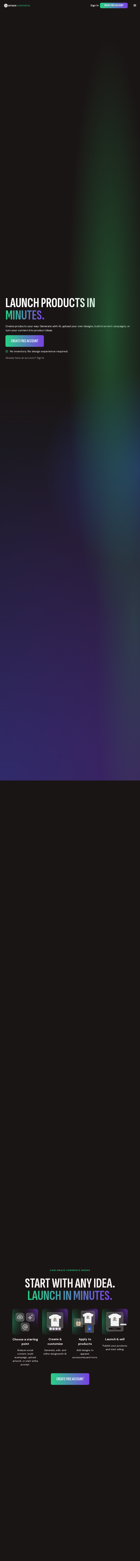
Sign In (94, 5)
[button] (135, 5)
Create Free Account (114, 5)
